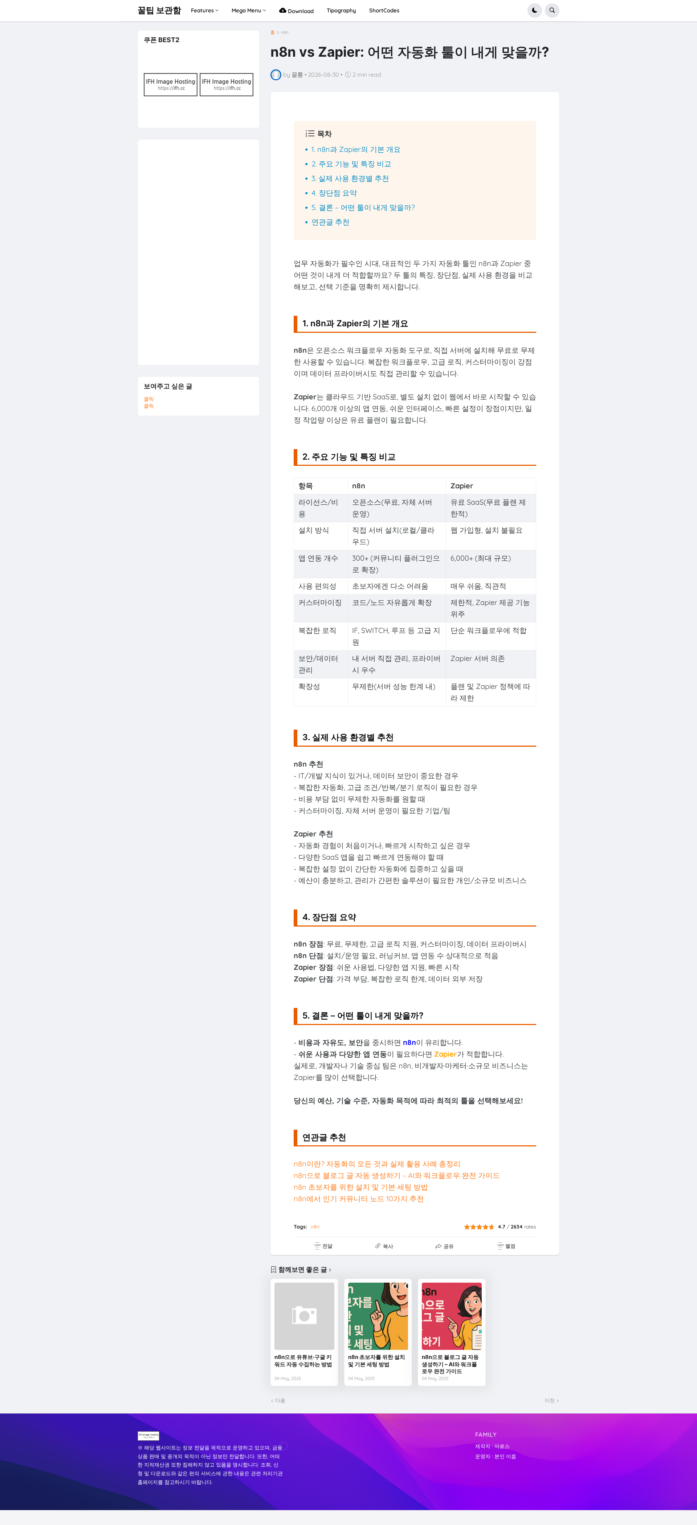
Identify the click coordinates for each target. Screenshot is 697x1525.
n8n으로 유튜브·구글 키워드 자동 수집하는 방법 (303, 1360)
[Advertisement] (198, 249)
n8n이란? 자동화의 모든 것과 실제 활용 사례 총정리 (377, 1163)
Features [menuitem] (202, 10)
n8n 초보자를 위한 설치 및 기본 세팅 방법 (361, 1186)
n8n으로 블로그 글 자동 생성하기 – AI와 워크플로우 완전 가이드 (397, 1175)
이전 (550, 1400)
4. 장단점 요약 (334, 192)
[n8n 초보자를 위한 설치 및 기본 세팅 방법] (378, 1316)
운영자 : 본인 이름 (495, 1456)
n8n (285, 32)
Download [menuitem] (300, 11)
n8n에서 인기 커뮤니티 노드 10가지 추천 (359, 1198)
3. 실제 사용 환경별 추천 (350, 178)
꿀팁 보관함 (159, 10)
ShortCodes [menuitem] (384, 10)
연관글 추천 (330, 221)
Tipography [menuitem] (341, 10)
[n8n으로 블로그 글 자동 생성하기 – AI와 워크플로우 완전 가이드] (452, 1316)
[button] (534, 10)
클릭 (149, 399)
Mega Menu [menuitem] (246, 10)
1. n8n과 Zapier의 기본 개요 (356, 149)
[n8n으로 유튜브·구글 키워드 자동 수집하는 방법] (304, 1316)
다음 (280, 1400)
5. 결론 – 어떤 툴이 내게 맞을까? (363, 207)
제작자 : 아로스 (492, 1446)
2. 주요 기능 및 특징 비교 (351, 163)
